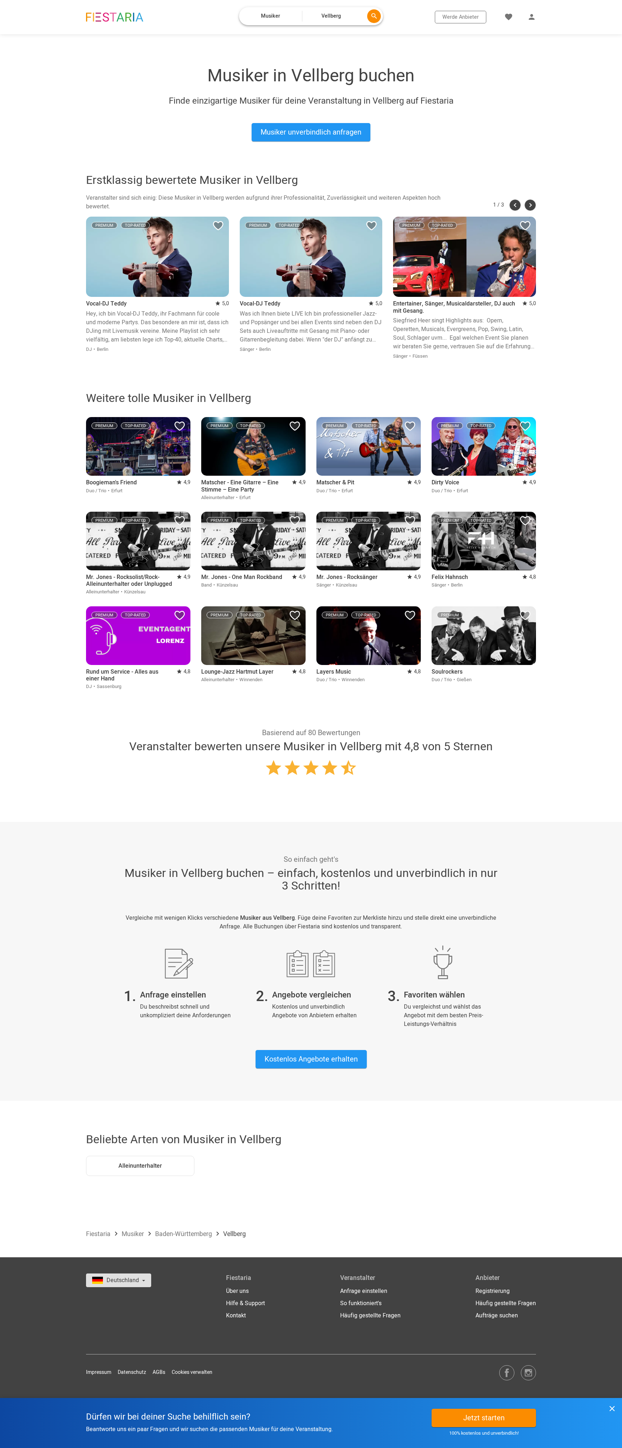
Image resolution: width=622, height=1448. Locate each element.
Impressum (98, 1372)
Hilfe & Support (245, 1303)
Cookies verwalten (192, 1372)
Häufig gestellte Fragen (370, 1315)
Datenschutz (132, 1372)
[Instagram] (528, 1372)
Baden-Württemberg (184, 1234)
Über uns (237, 1291)
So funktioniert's (361, 1303)
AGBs (159, 1372)
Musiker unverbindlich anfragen (311, 132)
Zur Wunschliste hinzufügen (218, 227)
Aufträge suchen (496, 1315)
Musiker (133, 1234)
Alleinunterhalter (140, 1166)
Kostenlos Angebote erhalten (311, 1059)
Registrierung (492, 1291)
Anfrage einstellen (363, 1291)
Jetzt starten (484, 1418)
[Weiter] (530, 205)
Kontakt (236, 1315)
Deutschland (123, 1280)
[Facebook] (507, 1372)
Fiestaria (99, 1234)
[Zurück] (515, 205)
